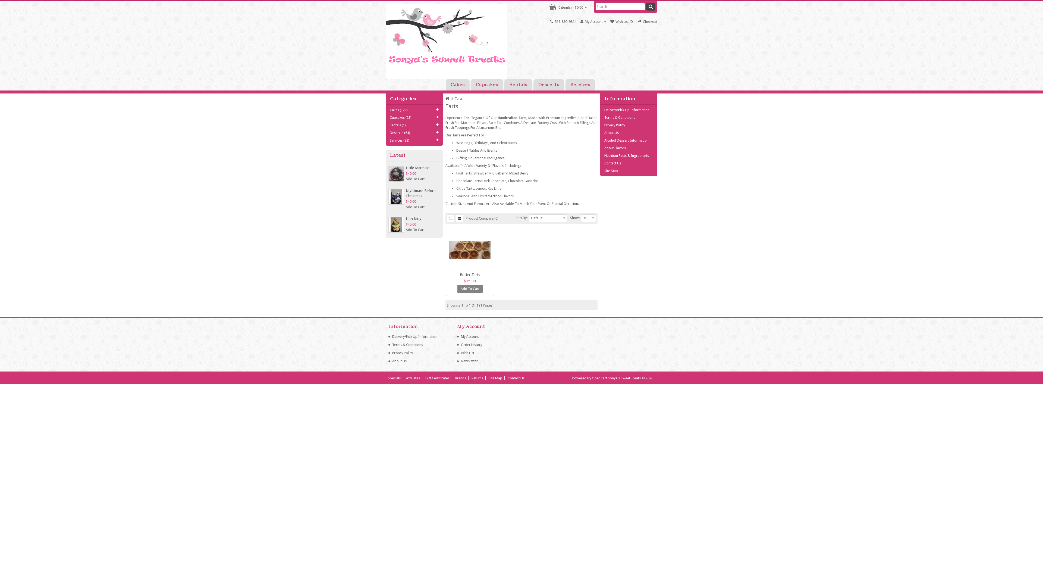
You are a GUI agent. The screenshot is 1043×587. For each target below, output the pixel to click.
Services (580, 85)
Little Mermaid (417, 168)
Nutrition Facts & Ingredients (626, 156)
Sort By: (521, 218)
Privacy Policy (614, 125)
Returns (477, 378)
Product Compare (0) (482, 218)
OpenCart (599, 378)
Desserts (548, 85)
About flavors (615, 148)
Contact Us (612, 163)
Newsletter (469, 361)
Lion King (414, 219)
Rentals (518, 85)
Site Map (611, 171)
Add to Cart (415, 179)
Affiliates (413, 378)
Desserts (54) (400, 133)
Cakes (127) (399, 110)
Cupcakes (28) (400, 117)
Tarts (459, 98)
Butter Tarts (470, 275)
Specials (394, 378)
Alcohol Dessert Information (626, 140)
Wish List (467, 353)
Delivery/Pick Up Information (626, 110)
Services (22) (399, 140)
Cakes (458, 85)
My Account (470, 337)
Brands (460, 378)
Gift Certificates (437, 378)
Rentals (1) (398, 125)
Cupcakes (487, 85)
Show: (575, 218)
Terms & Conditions (619, 117)
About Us (611, 133)
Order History (471, 345)
